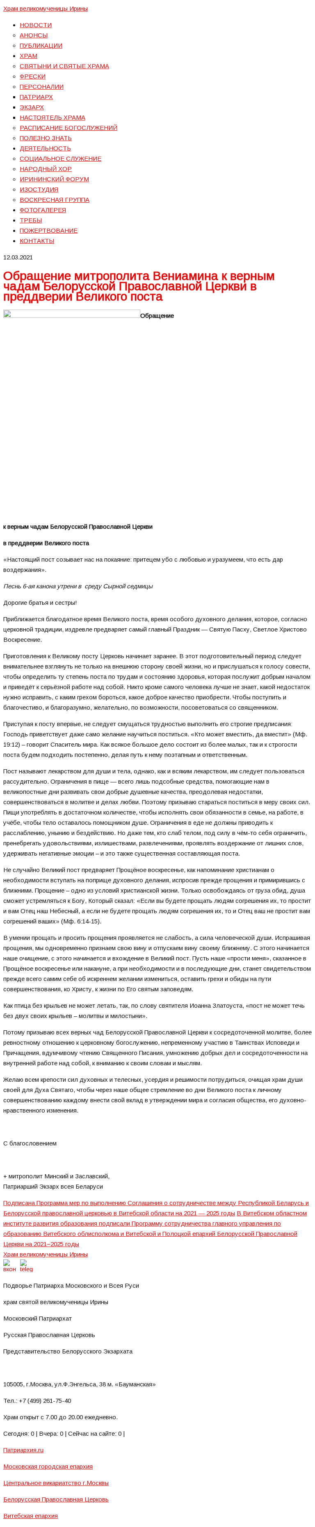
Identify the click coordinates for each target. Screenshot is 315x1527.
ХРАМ (28, 55)
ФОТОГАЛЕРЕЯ (43, 209)
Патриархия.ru (23, 1449)
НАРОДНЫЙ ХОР (46, 168)
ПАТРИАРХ (36, 96)
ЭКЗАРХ (32, 107)
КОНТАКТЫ (37, 240)
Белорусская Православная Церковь (56, 1499)
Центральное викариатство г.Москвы (56, 1482)
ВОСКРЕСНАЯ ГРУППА (54, 199)
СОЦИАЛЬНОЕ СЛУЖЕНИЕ (60, 158)
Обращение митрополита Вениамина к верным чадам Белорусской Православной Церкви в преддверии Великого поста (139, 286)
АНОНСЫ (34, 35)
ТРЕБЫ (31, 220)
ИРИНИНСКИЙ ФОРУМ (54, 179)
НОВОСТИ (36, 24)
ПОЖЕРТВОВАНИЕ (49, 230)
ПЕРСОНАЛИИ (42, 86)
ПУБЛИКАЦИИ (41, 45)
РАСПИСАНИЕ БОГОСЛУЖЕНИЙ (68, 127)
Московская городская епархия (48, 1466)
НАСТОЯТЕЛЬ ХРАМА (52, 117)
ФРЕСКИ (33, 76)
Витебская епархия (30, 1515)
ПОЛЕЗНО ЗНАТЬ (46, 137)
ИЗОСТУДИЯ (39, 189)
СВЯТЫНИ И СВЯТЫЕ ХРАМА (64, 65)
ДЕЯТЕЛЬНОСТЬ (45, 148)
